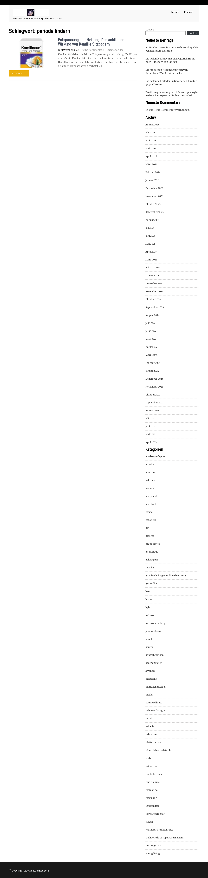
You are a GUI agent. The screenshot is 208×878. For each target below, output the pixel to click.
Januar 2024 (152, 370)
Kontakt (188, 12)
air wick (149, 464)
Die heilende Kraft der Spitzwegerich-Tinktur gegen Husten (171, 83)
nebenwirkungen (155, 710)
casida (149, 512)
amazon (150, 472)
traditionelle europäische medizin (164, 837)
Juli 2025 (150, 227)
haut (147, 591)
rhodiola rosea (153, 774)
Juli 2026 (150, 132)
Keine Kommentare (93, 49)
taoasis (149, 821)
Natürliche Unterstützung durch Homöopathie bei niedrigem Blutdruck (171, 49)
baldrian (150, 480)
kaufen (149, 647)
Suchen (149, 29)
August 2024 (152, 315)
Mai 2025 (150, 243)
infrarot (150, 615)
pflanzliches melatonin (158, 750)
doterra (149, 535)
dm (147, 527)
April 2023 (151, 442)
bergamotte (152, 496)
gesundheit (151, 583)
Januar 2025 (152, 275)
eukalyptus (151, 559)
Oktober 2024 (153, 299)
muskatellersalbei (155, 686)
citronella (150, 520)
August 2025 (152, 219)
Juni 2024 (150, 331)
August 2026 (152, 124)
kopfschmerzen (154, 655)
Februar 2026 (153, 172)
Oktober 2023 (153, 394)
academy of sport (155, 456)
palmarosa (151, 734)
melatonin (151, 678)
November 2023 (154, 386)
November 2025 (154, 196)
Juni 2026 (150, 140)
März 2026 (151, 164)
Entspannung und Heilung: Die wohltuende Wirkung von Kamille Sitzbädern (92, 42)
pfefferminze (153, 742)
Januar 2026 (152, 180)
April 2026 (151, 156)
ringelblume (152, 782)
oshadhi (149, 726)
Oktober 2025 (153, 204)
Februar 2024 (153, 362)
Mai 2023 (150, 434)
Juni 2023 (150, 426)
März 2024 (151, 355)
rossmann (151, 797)
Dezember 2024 (154, 283)
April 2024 (151, 347)
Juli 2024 (150, 323)
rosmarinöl (151, 790)
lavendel (150, 670)
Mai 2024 (150, 339)
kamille (149, 639)
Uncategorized (115, 49)
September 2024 (154, 307)
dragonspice (152, 543)
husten (149, 599)
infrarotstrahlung (155, 623)
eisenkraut (151, 551)
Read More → (19, 73)
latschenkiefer (153, 662)
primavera (151, 766)
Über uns (174, 12)
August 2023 (152, 410)
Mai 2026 (150, 148)
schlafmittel (152, 805)
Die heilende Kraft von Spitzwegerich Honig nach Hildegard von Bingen (170, 60)
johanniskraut (153, 631)
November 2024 (154, 291)
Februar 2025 (152, 267)
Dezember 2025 (154, 188)
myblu (149, 694)
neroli (148, 718)
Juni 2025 (150, 235)
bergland (150, 504)
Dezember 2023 (154, 378)
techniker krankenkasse (159, 829)
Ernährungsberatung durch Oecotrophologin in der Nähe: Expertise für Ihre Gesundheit (171, 94)
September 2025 (154, 212)
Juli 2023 (150, 418)
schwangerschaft (155, 813)
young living (152, 853)
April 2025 (151, 251)
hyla (147, 607)
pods (148, 758)
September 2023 (154, 402)
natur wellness (153, 702)
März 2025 (151, 259)
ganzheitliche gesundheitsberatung (165, 575)
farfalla (149, 567)
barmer (149, 488)
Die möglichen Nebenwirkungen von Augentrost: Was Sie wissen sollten (166, 71)
